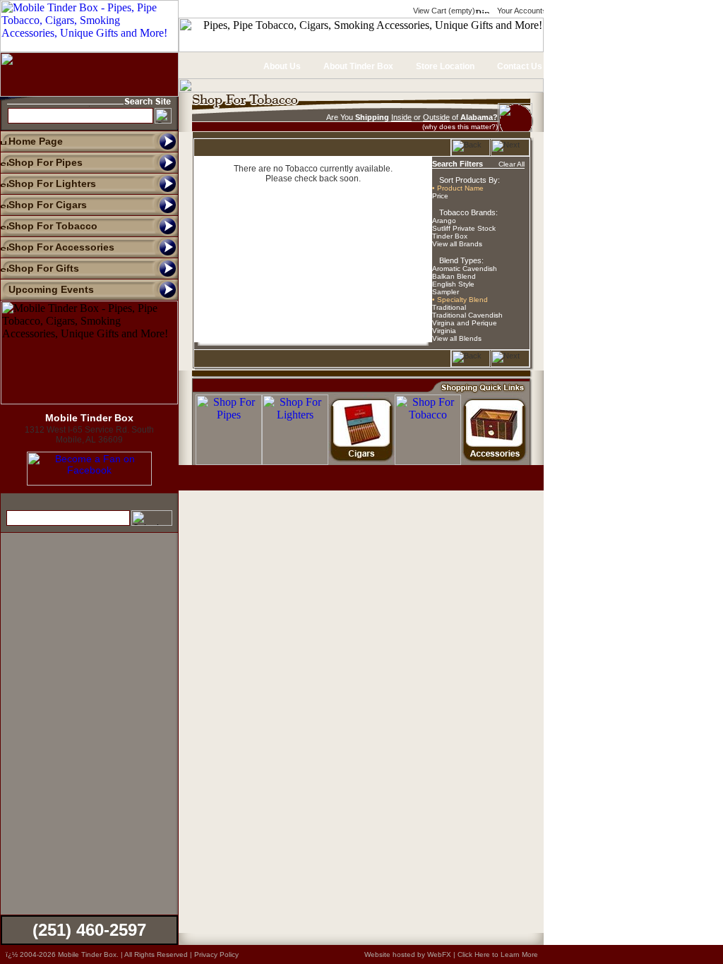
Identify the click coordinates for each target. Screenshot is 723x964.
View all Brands (457, 244)
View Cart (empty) (443, 10)
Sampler (445, 292)
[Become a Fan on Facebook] (89, 482)
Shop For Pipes (45, 162)
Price (440, 196)
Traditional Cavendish (467, 315)
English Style (453, 284)
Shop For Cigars (47, 204)
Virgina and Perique (464, 323)
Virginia (444, 331)
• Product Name (458, 188)
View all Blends (457, 338)
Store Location (444, 66)
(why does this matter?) (460, 127)
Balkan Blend (454, 276)
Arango (444, 220)
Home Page (35, 141)
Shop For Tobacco (52, 225)
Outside (436, 117)
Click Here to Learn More (498, 954)
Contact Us (518, 66)
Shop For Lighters (52, 183)
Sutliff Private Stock (464, 228)
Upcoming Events (51, 289)
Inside (401, 117)
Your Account (518, 10)
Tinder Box (449, 236)
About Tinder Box (357, 66)
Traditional (449, 307)
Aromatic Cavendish (464, 268)
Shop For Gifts (43, 268)
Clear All (511, 164)
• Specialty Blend (460, 299)
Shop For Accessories (61, 247)
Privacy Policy (216, 954)
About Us (281, 66)
